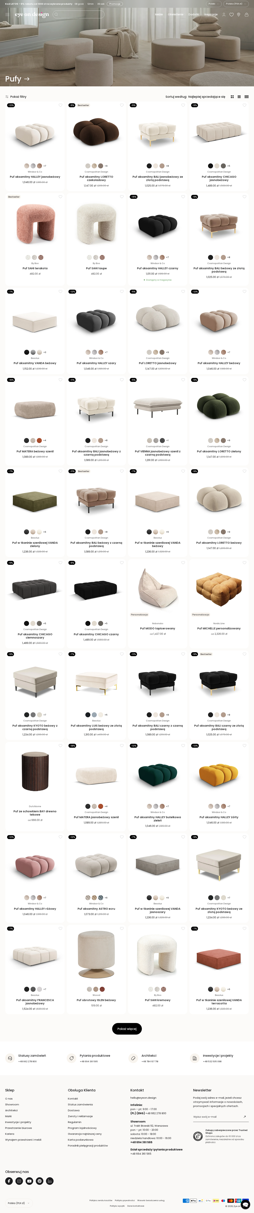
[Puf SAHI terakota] (35, 222)
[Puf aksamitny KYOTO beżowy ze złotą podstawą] (219, 863)
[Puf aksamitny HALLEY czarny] (157, 222)
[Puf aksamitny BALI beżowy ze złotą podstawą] (219, 222)
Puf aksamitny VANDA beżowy (35, 363)
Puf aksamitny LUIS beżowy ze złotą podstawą (96, 727)
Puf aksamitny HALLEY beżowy (219, 363)
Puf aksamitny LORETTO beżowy (219, 543)
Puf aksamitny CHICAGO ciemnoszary (35, 636)
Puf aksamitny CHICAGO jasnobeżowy (219, 178)
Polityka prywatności (125, 1200)
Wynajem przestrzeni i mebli (23, 1139)
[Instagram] (19, 1181)
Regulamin (74, 1122)
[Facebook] (9, 1181)
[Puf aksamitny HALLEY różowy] (35, 863)
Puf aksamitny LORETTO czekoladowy (96, 178)
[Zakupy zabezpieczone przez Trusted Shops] (198, 1136)
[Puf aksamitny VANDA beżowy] (35, 317)
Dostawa (73, 1110)
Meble (159, 14)
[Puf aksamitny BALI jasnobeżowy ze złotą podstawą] (157, 131)
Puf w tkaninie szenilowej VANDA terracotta (219, 1001)
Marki (8, 1116)
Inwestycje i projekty (18, 1122)
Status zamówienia (80, 1104)
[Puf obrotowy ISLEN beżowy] (96, 954)
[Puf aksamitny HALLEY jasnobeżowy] (35, 131)
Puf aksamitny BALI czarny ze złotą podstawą (219, 727)
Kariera (9, 1134)
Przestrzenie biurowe (18, 1128)
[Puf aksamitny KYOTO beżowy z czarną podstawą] (35, 680)
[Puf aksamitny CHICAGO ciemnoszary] (35, 588)
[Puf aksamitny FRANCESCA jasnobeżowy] (35, 954)
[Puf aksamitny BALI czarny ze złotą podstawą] (219, 680)
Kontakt (73, 1098)
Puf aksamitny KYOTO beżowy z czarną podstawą (35, 727)
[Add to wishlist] (60, 105)
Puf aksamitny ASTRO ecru (96, 909)
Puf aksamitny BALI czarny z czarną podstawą (158, 727)
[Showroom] (238, 14)
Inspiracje (211, 14)
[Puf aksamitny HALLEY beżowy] (219, 317)
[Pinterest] (39, 1181)
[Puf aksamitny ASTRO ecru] (96, 863)
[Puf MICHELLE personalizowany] (219, 588)
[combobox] (214, 4)
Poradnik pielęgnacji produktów (88, 1145)
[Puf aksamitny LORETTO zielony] (219, 405)
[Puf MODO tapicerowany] (157, 588)
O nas (9, 1098)
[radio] (26, 165)
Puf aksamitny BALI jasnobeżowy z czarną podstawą (96, 453)
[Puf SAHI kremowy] (157, 954)
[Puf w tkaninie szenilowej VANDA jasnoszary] (157, 863)
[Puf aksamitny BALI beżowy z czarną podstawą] (96, 497)
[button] (7, 14)
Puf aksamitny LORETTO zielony (219, 451)
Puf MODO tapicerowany (157, 628)
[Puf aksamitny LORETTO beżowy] (219, 497)
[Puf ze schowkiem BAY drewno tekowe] (35, 771)
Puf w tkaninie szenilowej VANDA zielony (35, 544)
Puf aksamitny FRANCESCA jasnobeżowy (35, 1001)
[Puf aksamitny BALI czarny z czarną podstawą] (157, 680)
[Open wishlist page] (231, 14)
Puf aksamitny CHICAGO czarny (96, 634)
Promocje (115, 4)
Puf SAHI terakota (35, 268)
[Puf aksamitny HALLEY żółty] (219, 771)
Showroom (12, 1104)
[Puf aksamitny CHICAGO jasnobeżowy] (219, 131)
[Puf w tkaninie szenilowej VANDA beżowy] (157, 497)
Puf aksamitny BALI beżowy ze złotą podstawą (219, 270)
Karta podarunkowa (80, 1139)
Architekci (11, 1110)
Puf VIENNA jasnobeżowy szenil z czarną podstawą (158, 453)
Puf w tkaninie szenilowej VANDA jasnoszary (157, 910)
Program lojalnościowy (82, 1128)
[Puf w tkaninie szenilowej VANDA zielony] (35, 497)
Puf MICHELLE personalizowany (219, 628)
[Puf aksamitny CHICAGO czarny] (96, 588)
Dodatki (194, 14)
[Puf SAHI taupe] (96, 222)
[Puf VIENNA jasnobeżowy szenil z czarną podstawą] (157, 405)
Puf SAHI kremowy (158, 1000)
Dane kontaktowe (135, 1206)
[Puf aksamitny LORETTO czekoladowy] (96, 131)
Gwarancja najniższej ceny (85, 1134)
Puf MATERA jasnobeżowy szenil (96, 817)
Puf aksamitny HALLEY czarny (157, 268)
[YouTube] (29, 1181)
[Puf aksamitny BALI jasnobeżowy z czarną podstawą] (96, 405)
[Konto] (224, 14)
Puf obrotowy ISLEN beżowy (96, 1000)
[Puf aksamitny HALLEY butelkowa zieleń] (157, 771)
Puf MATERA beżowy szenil (35, 451)
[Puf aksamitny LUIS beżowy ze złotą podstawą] (96, 680)
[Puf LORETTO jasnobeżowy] (157, 317)
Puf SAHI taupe (96, 268)
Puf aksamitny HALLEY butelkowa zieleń (157, 818)
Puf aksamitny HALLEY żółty (219, 817)
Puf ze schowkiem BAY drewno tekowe (35, 813)
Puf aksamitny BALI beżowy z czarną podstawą (96, 544)
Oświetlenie (175, 14)
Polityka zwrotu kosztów (101, 1200)
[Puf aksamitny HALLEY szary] (96, 317)
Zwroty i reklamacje (80, 1116)
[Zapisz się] (245, 1117)
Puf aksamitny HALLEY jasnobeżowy (35, 177)
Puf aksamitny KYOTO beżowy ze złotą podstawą (219, 910)
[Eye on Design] (32, 15)
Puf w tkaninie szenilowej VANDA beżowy (157, 544)
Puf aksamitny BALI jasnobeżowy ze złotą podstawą (158, 178)
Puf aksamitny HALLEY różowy (35, 909)
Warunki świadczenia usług (150, 1200)
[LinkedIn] (50, 1181)
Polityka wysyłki (117, 1206)
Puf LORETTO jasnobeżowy (157, 363)
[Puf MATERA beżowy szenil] (35, 405)
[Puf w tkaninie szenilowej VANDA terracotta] (219, 954)
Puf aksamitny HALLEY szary (96, 363)
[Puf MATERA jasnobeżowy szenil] (96, 771)
